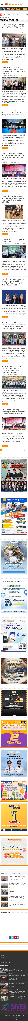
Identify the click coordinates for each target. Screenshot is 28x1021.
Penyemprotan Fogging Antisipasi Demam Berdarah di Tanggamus (17, 997)
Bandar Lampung (6, 162)
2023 (6, 17)
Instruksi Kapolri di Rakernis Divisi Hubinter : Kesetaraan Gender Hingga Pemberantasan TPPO (13, 113)
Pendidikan (16, 288)
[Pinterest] (15, 937)
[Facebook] (10, 937)
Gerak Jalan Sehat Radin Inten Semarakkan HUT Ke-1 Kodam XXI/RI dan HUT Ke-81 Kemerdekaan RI (18, 904)
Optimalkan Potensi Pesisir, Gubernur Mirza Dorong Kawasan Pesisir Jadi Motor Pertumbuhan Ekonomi (18, 878)
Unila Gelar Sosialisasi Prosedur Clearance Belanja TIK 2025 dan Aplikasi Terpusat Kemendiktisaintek (17, 977)
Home (2, 17)
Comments (13, 873)
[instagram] (18, 937)
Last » (2, 453)
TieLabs (22, 1015)
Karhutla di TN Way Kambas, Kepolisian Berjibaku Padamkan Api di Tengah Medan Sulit (17, 885)
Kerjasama (2, 960)
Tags (19, 873)
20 (17, 450)
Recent (2, 873)
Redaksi (2, 955)
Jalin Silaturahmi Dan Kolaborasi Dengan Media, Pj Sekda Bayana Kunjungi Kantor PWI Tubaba (17, 991)
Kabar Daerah (15, 204)
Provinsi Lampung (19, 32)
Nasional (22, 117)
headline (10, 32)
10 (14, 450)
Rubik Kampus (21, 288)
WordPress (11, 1015)
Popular (7, 873)
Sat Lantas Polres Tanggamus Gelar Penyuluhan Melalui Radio (17, 984)
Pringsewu (20, 243)
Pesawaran (20, 204)
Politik (14, 32)
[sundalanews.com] (14, 3)
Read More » (5, 62)
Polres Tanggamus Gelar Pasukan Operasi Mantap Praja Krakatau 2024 (17, 970)
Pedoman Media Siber (5, 962)
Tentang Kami (3, 957)
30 (20, 450)
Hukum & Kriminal (16, 117)
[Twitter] (12, 937)
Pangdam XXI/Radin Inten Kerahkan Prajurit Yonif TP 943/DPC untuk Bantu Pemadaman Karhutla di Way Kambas (17, 897)
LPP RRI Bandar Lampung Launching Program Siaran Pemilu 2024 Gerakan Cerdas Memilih (13, 412)
